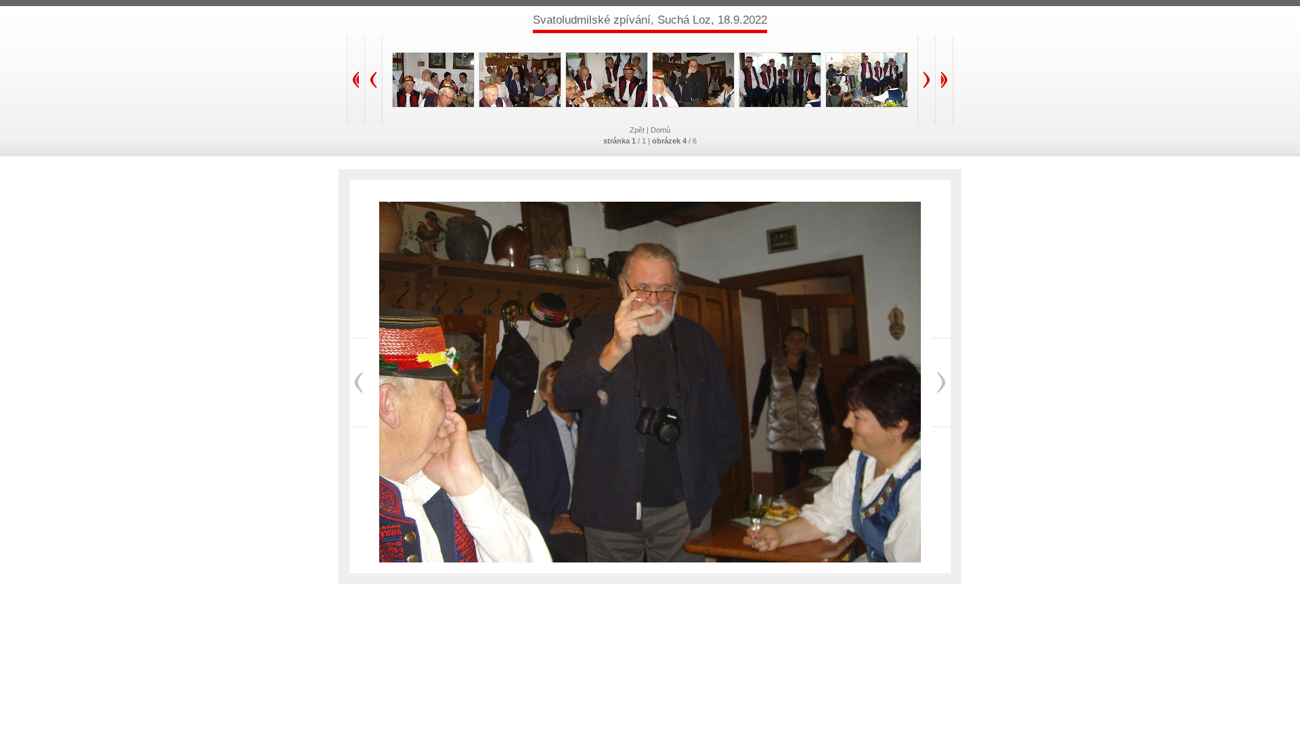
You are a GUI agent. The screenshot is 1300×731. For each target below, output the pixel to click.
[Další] (941, 382)
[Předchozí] (358, 382)
